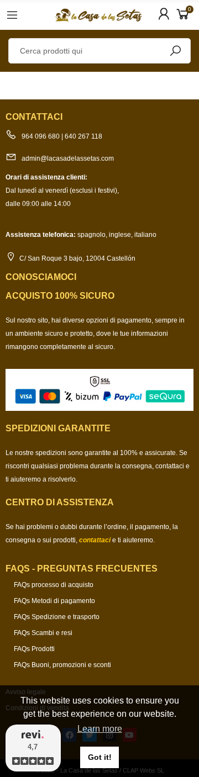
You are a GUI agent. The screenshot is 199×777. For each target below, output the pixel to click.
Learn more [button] (99, 728)
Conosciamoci (41, 277)
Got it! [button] (100, 757)
